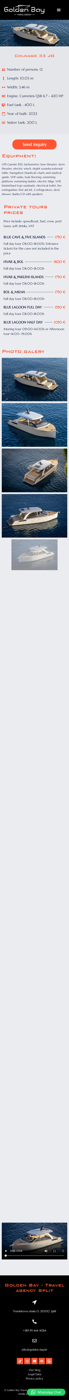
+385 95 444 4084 (34, 1330)
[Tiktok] (20, 1361)
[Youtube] (34, 1361)
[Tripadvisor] (42, 1361)
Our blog (34, 1370)
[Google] (49, 1361)
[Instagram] (27, 1361)
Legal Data (34, 1374)
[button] (59, 10)
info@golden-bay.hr (34, 1349)
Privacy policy (34, 1378)
